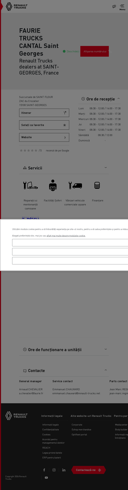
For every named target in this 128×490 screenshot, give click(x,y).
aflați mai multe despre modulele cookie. (66, 235)
